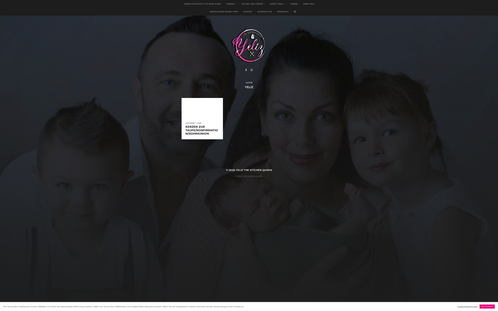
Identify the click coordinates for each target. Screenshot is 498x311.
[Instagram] (251, 70)
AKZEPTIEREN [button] (487, 306)
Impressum (282, 11)
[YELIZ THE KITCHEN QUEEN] (249, 44)
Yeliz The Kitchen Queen (254, 170)
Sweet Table (276, 4)
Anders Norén (254, 176)
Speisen (230, 4)
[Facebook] (246, 70)
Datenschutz (264, 11)
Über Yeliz (308, 4)
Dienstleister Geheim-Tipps (224, 11)
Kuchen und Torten (252, 4)
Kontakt (247, 11)
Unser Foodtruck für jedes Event (202, 4)
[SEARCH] (295, 11)
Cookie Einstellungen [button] (467, 306)
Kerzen (294, 4)
